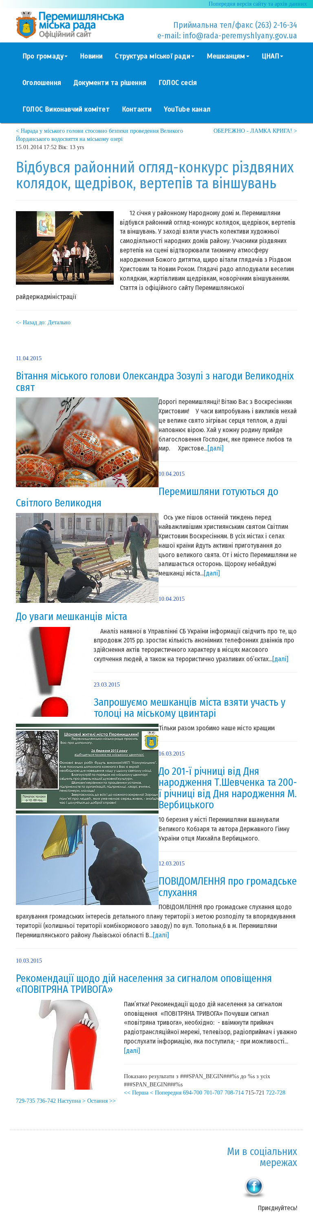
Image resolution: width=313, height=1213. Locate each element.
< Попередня (165, 1093)
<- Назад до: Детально (43, 322)
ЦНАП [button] (271, 56)
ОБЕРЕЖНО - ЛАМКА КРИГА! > (255, 131)
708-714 (234, 1093)
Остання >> (101, 1101)
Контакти (137, 109)
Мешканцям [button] (226, 56)
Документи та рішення (109, 82)
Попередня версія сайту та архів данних (258, 4)
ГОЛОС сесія (178, 82)
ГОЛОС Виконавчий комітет (66, 109)
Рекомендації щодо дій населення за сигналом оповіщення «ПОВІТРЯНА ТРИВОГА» (144, 984)
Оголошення (41, 82)
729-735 (25, 1101)
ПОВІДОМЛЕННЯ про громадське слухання (228, 887)
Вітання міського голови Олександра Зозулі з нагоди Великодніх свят (155, 382)
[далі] (215, 448)
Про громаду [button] (43, 56)
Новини (91, 56)
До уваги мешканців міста (71, 617)
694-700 (192, 1093)
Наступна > (71, 1101)
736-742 (46, 1101)
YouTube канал (187, 109)
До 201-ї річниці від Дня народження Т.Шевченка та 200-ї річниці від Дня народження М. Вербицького (228, 788)
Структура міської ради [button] (152, 56)
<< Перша (136, 1093)
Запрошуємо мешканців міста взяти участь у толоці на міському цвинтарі (189, 708)
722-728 (275, 1093)
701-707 (213, 1093)
